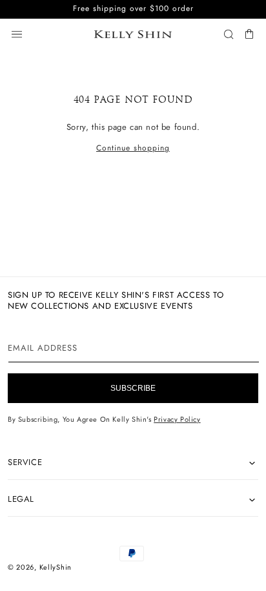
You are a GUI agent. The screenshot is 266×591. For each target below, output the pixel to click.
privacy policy (177, 419)
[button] (17, 34)
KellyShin (55, 567)
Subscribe (133, 388)
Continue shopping (133, 148)
